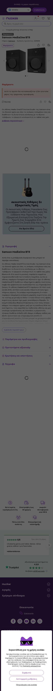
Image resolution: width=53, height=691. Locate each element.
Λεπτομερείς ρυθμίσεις (26, 679)
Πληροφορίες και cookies (26, 685)
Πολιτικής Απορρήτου (32, 666)
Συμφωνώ (26, 672)
